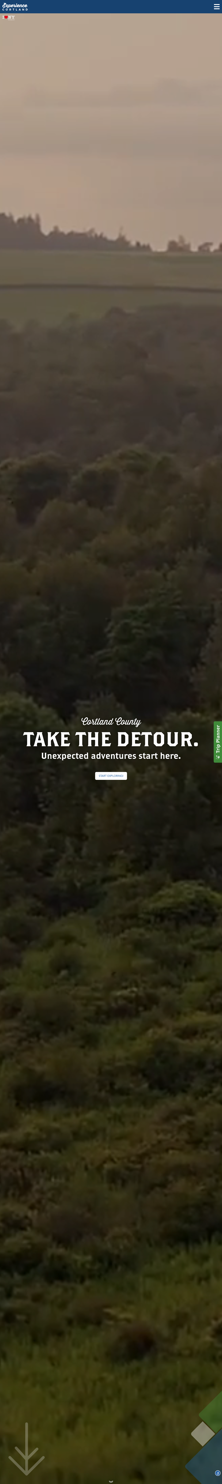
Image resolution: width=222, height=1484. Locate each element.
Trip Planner (217, 739)
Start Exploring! (111, 776)
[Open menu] (217, 6)
